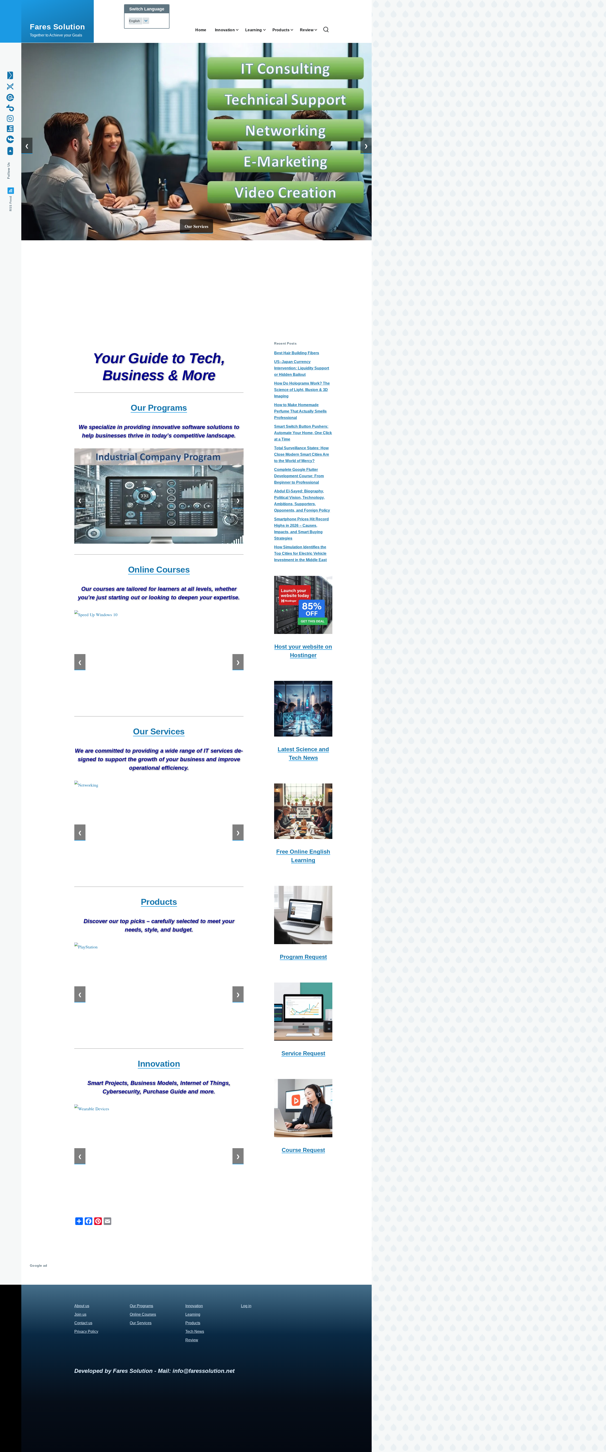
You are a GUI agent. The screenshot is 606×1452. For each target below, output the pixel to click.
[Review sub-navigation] (318, 30)
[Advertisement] (196, 284)
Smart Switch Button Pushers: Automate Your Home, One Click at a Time (303, 432)
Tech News (194, 1331)
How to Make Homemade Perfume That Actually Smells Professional (300, 411)
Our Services (196, 226)
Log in (246, 1306)
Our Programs (141, 1306)
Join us (80, 1314)
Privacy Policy (86, 1331)
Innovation (194, 1306)
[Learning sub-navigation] (267, 30)
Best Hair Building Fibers (296, 353)
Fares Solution (57, 27)
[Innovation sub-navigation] (240, 30)
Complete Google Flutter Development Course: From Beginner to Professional (299, 476)
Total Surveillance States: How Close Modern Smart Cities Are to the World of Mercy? (301, 454)
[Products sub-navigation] (295, 30)
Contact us (83, 1323)
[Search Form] (326, 30)
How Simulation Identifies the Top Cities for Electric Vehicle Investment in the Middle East (300, 553)
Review (191, 1340)
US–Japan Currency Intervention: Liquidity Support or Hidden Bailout (301, 368)
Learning (192, 1314)
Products (192, 1323)
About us (81, 1306)
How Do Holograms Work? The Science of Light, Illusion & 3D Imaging (302, 389)
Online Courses (143, 1314)
